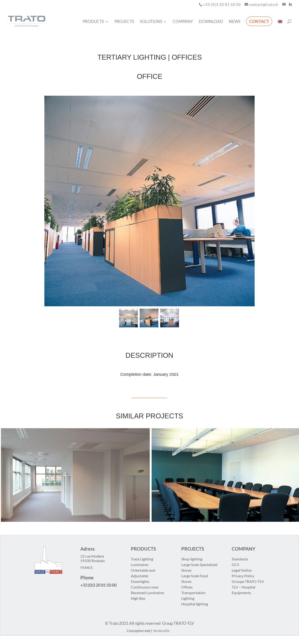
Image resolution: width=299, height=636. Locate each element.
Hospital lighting (194, 604)
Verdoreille (161, 630)
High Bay (138, 598)
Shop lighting (192, 559)
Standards (240, 559)
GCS (235, 564)
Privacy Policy (243, 576)
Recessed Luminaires (147, 592)
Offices (187, 587)
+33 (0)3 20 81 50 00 (222, 4)
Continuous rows (145, 587)
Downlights (140, 581)
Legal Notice (242, 570)
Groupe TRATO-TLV (248, 581)
